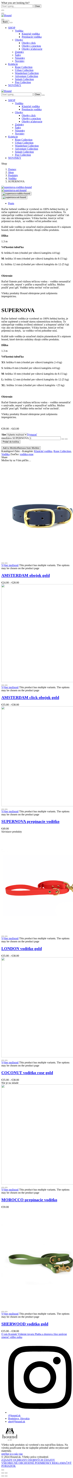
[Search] (43, 95)
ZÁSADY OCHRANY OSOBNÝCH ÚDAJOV (28, 1459)
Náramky (20, 58)
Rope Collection (23, 67)
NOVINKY (14, 85)
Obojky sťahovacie (32, 48)
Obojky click (29, 42)
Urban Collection (24, 70)
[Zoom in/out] (6, 1472)
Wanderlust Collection (27, 73)
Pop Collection (23, 82)
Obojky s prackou (31, 45)
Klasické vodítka (31, 33)
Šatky (18, 55)
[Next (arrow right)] (6, 1475)
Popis (11, 203)
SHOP (11, 27)
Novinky (19, 61)
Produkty (13, 175)
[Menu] (2, 13)
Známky (19, 52)
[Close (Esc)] (2, 1472)
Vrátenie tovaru (26, 1334)
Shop (11, 172)
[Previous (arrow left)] (2, 1475)
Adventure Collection (26, 76)
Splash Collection (24, 79)
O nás (4, 1334)
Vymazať (32, 434)
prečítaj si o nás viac (12, 1453)
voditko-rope (26, 454)
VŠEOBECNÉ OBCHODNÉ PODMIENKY (26, 1462)
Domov (12, 169)
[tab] (40, 203)
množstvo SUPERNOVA (15, 438)
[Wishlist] (6, 563)
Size (4, 434)
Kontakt (13, 1334)
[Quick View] (2, 563)
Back (5, 22)
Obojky (19, 39)
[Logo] (6, 15)
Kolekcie (13, 64)
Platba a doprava (44, 1334)
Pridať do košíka (11, 442)
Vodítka (19, 30)
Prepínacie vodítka (32, 36)
